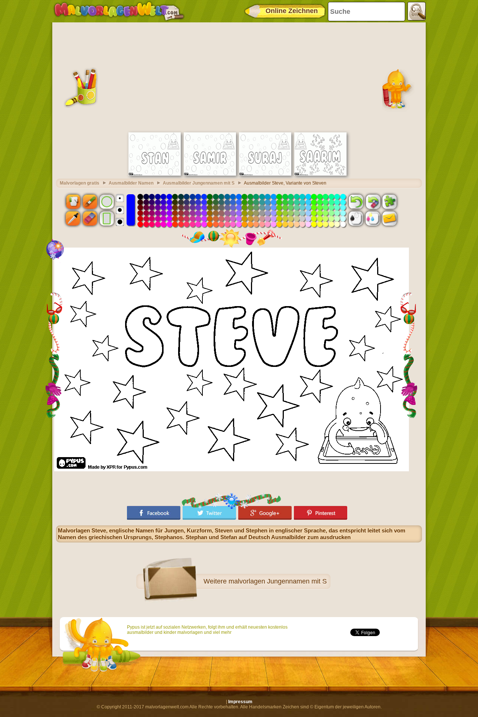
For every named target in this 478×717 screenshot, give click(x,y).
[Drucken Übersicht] (356, 218)
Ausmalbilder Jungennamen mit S (199, 183)
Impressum (240, 701)
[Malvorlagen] (119, 11)
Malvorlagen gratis (79, 183)
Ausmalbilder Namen (131, 183)
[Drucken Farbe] (373, 218)
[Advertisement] (239, 76)
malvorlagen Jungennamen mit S (278, 581)
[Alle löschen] (372, 201)
